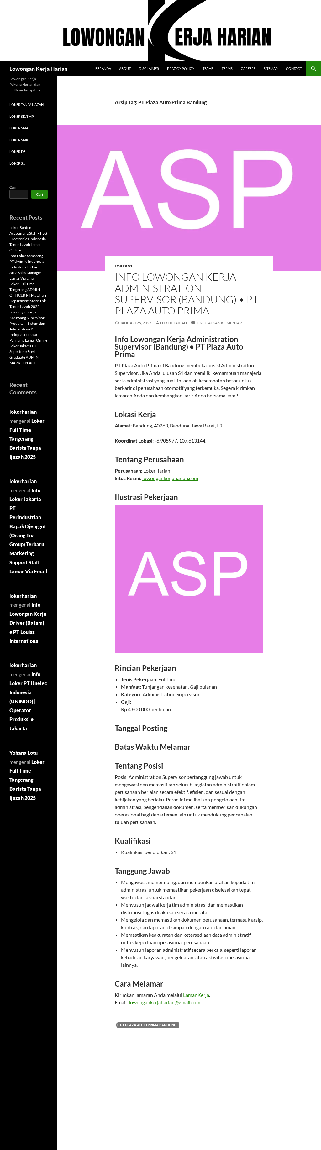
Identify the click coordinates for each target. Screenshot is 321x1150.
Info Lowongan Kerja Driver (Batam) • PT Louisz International (27, 623)
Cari (12, 187)
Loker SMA (18, 128)
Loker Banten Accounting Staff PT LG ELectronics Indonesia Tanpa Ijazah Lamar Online (28, 238)
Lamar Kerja (196, 995)
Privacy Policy (180, 68)
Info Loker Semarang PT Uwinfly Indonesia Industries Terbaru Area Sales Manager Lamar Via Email (26, 267)
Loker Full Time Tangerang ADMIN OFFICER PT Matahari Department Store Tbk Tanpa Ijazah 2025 (27, 295)
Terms (227, 68)
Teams (208, 68)
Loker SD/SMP (21, 116)
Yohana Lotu (23, 753)
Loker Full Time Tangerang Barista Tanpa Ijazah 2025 (27, 439)
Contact (294, 68)
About (125, 68)
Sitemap (271, 68)
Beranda (103, 68)
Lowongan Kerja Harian (38, 68)
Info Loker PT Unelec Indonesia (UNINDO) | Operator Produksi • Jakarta (28, 701)
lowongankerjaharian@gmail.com (164, 1002)
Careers (248, 68)
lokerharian (173, 322)
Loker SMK (18, 140)
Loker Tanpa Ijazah (26, 104)
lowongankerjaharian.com (170, 478)
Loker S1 (123, 266)
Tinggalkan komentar (219, 322)
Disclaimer (149, 68)
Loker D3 (17, 151)
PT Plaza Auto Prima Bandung (148, 1025)
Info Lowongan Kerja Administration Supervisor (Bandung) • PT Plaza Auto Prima (187, 293)
